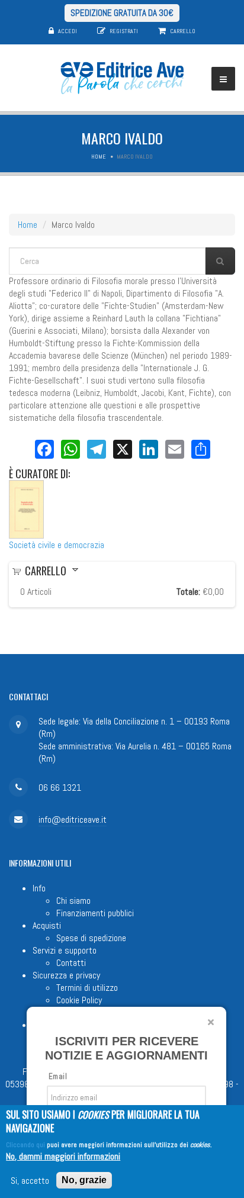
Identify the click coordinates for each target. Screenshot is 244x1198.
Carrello (182, 31)
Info (39, 888)
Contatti (71, 963)
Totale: (188, 591)
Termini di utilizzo (87, 987)
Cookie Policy (79, 1000)
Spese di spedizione (91, 938)
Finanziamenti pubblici (95, 913)
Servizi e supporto (65, 950)
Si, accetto (30, 1180)
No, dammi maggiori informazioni (63, 1156)
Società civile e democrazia (56, 545)
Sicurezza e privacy (66, 975)
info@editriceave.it (72, 819)
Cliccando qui (25, 1144)
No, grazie (84, 1180)
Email (58, 1076)
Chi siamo (73, 900)
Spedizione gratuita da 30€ (122, 12)
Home (98, 156)
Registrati (124, 31)
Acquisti (47, 925)
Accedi (67, 31)
